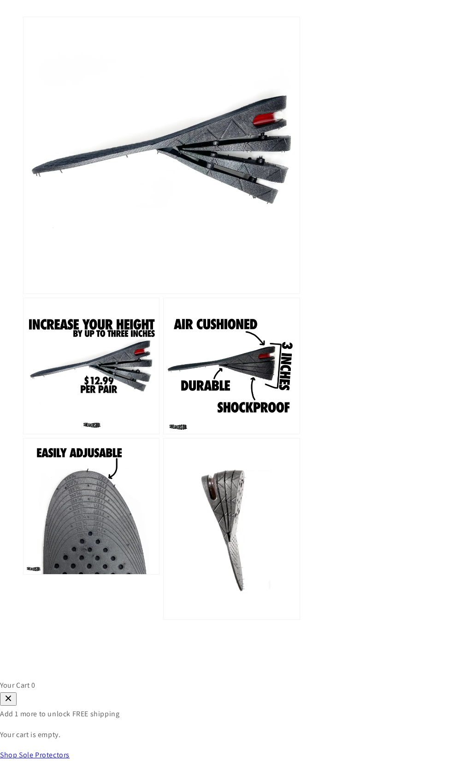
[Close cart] (8, 699)
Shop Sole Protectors (35, 755)
